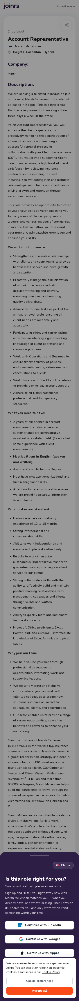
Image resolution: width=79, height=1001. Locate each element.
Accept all (39, 991)
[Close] (39, 854)
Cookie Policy (51, 972)
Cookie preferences (39, 981)
